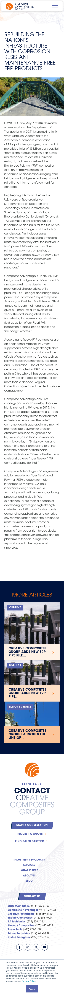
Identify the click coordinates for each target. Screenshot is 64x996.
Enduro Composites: (20, 918)
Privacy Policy (28, 980)
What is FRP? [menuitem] (29, 870)
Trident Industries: (19, 933)
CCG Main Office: (19, 906)
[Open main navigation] (55, 6)
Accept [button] (32, 988)
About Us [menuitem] (29, 876)
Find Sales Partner (29, 841)
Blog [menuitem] (29, 881)
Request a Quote (29, 834)
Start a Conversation (32, 825)
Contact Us (32, 896)
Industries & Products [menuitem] (29, 860)
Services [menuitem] (29, 865)
